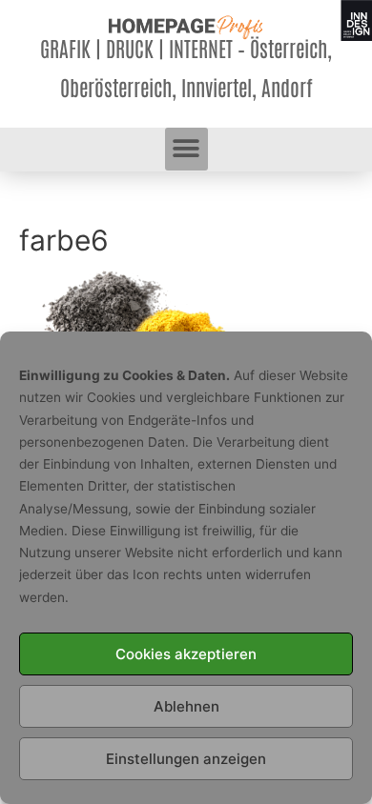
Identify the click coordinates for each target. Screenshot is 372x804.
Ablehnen (186, 706)
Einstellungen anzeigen (186, 759)
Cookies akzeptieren (186, 654)
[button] (186, 149)
